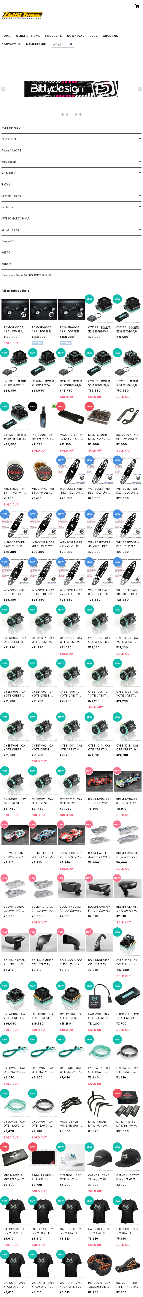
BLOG (94, 35)
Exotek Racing (11, 195)
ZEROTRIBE (9, 139)
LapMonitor (9, 207)
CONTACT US (11, 44)
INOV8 (5, 184)
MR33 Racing (10, 229)
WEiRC (5, 252)
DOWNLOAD (76, 35)
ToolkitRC (8, 241)
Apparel (6, 263)
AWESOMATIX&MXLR (15, 218)
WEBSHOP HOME (27, 35)
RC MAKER (8, 173)
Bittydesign (9, 161)
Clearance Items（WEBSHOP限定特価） (26, 275)
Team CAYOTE (11, 150)
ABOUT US (110, 35)
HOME (5, 35)
